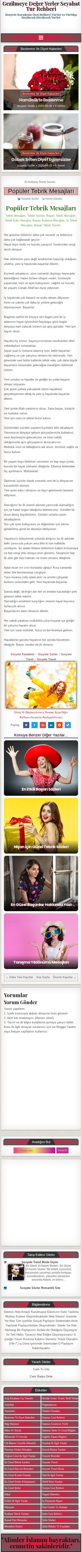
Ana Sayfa (43, 977)
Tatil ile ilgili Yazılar (52, 1475)
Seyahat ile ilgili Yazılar (54, 1443)
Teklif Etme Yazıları (52, 1481)
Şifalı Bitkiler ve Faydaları (56, 1526)
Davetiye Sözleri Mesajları (18, 1449)
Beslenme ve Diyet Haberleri (41, 93)
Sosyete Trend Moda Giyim (40, 1262)
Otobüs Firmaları (51, 1411)
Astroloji (9, 1404)
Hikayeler (9, 1507)
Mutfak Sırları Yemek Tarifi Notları (60, 1398)
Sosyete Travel (46, 659)
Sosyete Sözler (26, 106)
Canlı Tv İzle (41, 1369)
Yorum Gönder (53, 198)
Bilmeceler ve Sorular (15, 1436)
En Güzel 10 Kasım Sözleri (42, 1265)
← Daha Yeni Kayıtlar (19, 977)
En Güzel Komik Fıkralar (17, 1475)
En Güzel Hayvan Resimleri (18, 1468)
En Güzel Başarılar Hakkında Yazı (41, 904)
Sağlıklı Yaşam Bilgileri (54, 1436)
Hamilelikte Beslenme (41, 100)
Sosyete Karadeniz (22, 654)
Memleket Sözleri (13, 1526)
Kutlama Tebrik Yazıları (41, 181)
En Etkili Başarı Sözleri (41, 789)
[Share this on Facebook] (34, 725)
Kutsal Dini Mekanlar (15, 1520)
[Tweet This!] (26, 725)
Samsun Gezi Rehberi (53, 1417)
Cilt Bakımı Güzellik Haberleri (20, 1443)
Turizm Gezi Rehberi (53, 1488)
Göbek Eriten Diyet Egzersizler (41, 159)
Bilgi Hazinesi (11, 1423)
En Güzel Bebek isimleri (17, 1462)
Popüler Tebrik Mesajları (41, 191)
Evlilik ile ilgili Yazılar (16, 1500)
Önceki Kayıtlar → (64, 977)
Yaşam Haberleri (50, 1494)
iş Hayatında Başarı (52, 1500)
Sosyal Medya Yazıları (54, 1449)
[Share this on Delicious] (68, 725)
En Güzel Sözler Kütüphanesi (19, 1481)
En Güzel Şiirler (12, 1488)
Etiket (7, 1494)
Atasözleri (9, 1411)
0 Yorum (60, 106)
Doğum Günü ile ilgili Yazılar (19, 1456)
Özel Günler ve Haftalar (54, 1507)
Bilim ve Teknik (12, 1430)
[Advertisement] (41, 26)
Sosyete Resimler (51, 1456)
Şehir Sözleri (49, 1520)
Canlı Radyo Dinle (41, 1376)
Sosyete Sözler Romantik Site (40, 1288)
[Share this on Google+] (43, 725)
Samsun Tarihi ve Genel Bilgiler (59, 1430)
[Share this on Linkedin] (51, 725)
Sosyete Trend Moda (53, 1468)
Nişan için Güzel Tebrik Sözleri (41, 846)
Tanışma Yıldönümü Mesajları (41, 962)
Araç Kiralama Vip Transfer (18, 1398)
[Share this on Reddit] (59, 725)
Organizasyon (49, 1404)
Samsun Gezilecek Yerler (55, 1423)
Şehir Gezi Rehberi (52, 1513)
